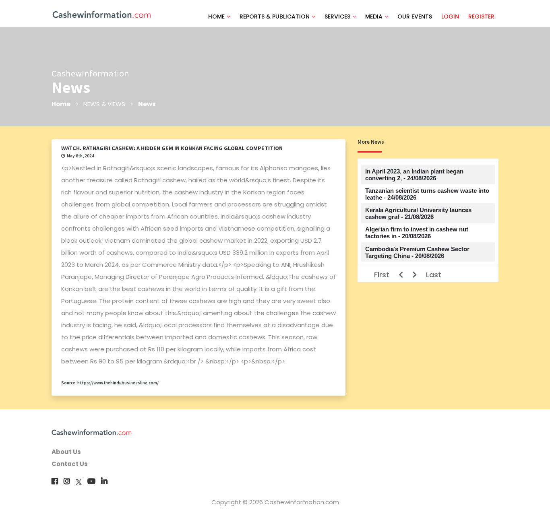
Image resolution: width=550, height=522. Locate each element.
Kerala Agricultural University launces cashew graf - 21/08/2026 (418, 213)
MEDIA (374, 16)
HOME (216, 16)
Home (61, 104)
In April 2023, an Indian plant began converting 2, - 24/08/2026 (414, 175)
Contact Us (70, 464)
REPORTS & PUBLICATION (275, 16)
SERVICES (337, 16)
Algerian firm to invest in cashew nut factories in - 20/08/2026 (416, 232)
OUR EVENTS (414, 16)
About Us (66, 452)
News (147, 104)
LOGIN (450, 16)
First (381, 275)
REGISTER (481, 16)
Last (433, 275)
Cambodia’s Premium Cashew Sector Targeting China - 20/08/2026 (417, 252)
